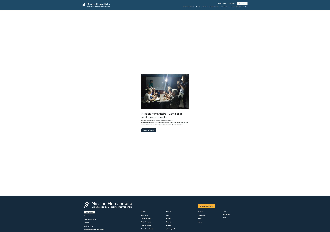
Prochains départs (236, 6)
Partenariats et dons (188, 6)
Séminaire (204, 6)
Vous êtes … (224, 6)
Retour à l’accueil (149, 130)
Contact (245, 6)
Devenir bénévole (206, 206)
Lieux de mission (213, 6)
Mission (198, 6)
